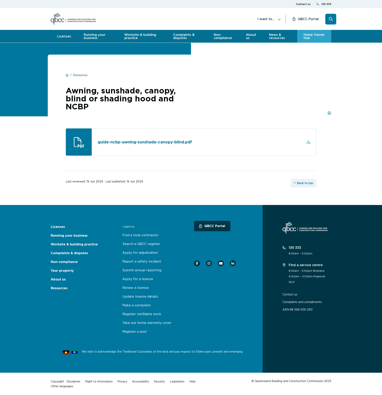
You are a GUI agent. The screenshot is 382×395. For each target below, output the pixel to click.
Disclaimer (73, 381)
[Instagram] (209, 263)
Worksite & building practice (140, 36)
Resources (59, 288)
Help (192, 381)
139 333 (326, 4)
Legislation (177, 381)
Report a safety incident (141, 261)
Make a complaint (136, 305)
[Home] (73, 19)
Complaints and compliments (302, 302)
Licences (64, 36)
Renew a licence (135, 288)
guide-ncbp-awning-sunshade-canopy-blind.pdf (145, 142)
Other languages (62, 386)
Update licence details (140, 296)
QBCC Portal (308, 19)
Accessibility (140, 381)
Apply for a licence (137, 279)
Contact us (303, 4)
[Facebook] (197, 263)
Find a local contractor (140, 235)
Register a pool (134, 331)
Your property (62, 271)
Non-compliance (223, 36)
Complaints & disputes (184, 36)
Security (159, 381)
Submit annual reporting (141, 270)
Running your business (94, 36)
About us (251, 36)
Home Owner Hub (314, 36)
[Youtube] (221, 263)
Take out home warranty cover (147, 323)
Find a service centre (305, 265)
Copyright (57, 381)
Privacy (122, 381)
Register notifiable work (141, 314)
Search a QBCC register (141, 244)
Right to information (99, 381)
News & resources (277, 36)
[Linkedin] (233, 263)
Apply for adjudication (140, 253)
